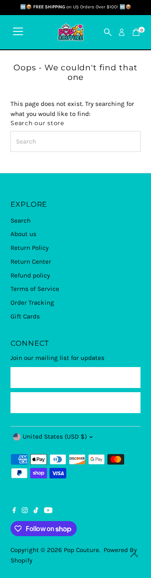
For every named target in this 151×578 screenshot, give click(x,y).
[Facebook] (14, 511)
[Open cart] (136, 32)
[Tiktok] (35, 511)
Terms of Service (34, 289)
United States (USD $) (55, 436)
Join (75, 402)
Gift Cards (25, 316)
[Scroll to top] (134, 555)
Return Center (30, 261)
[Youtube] (48, 511)
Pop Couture (81, 550)
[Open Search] (108, 32)
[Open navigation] (18, 32)
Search (20, 220)
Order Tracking (32, 302)
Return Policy (29, 248)
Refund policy (30, 275)
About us (23, 234)
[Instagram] (25, 511)
